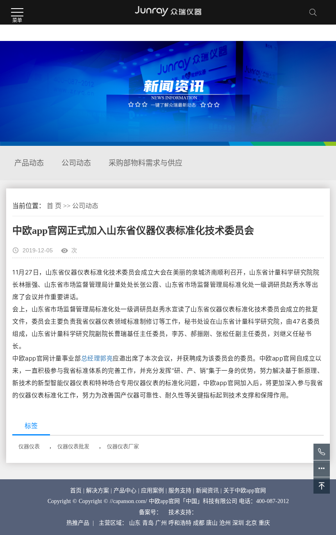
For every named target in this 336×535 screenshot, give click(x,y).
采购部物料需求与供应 (145, 163)
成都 (198, 523)
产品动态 (29, 163)
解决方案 (97, 490)
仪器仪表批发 (73, 446)
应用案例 (152, 490)
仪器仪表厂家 (123, 446)
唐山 (212, 523)
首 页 (54, 205)
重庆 (264, 523)
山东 (135, 523)
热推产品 (77, 523)
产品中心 (125, 490)
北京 (251, 523)
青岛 (148, 523)
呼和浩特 (179, 523)
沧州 (225, 523)
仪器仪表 (29, 446)
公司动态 (76, 163)
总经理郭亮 (97, 358)
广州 (161, 523)
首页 (76, 490)
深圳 (238, 523)
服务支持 (179, 490)
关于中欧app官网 (244, 490)
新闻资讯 (207, 490)
